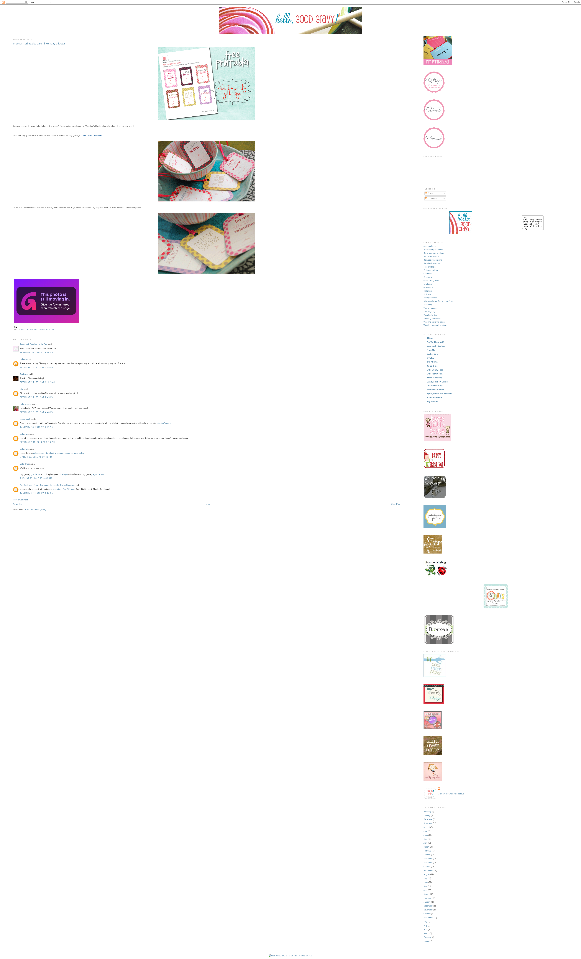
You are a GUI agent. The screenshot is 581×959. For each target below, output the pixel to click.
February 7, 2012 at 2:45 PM (37, 397)
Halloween (427, 291)
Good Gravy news (431, 280)
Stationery (427, 305)
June (425, 835)
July (425, 831)
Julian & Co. (432, 366)
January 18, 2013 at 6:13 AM (36, 427)
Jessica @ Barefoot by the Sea (33, 344)
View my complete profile (451, 794)
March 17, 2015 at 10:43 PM (36, 457)
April (425, 843)
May (425, 839)
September (428, 870)
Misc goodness (430, 298)
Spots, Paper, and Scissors (439, 393)
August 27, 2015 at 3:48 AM (36, 478)
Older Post (395, 504)
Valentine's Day (46, 330)
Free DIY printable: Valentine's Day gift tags (39, 43)
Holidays (427, 294)
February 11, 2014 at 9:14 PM (37, 442)
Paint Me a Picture (435, 390)
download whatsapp (54, 453)
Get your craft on (430, 270)
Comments (432, 198)
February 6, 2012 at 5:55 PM (37, 367)
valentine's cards (163, 423)
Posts (430, 193)
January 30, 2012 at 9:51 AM (36, 352)
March (426, 847)
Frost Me (431, 350)
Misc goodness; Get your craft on (438, 301)
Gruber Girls (432, 354)
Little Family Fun (435, 374)
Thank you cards (430, 308)
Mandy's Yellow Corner (437, 382)
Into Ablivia (432, 362)
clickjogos (63, 474)
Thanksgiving (429, 311)
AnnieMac (24, 374)
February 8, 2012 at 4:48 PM (37, 412)
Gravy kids (428, 287)
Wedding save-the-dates (434, 322)
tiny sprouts (432, 401)
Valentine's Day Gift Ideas (64, 489)
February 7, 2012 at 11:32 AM (37, 382)
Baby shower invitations (433, 253)
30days (430, 338)
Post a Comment (20, 500)
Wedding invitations (432, 318)
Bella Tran (24, 464)
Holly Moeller (25, 404)
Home (207, 504)
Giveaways (428, 277)
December (427, 819)
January (426, 815)
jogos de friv (35, 474)
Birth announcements (432, 260)
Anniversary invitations (433, 249)
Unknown (24, 359)
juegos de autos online (74, 453)
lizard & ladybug (434, 378)
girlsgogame (38, 453)
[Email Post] (15, 327)
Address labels (430, 246)
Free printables (29, 330)
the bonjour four (434, 398)
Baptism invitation (431, 256)
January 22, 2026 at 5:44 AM (36, 493)
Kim (21, 389)
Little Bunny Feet (435, 370)
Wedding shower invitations (435, 325)
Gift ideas (427, 274)
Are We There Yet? (435, 342)
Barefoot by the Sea (436, 346)
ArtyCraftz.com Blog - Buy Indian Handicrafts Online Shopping (47, 485)
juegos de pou (98, 474)
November (427, 823)
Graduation (428, 284)
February (427, 811)
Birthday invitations (431, 263)
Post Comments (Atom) (35, 509)
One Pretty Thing (435, 386)
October (426, 866)
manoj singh (25, 419)
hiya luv (430, 358)
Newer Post (18, 504)
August (426, 827)
